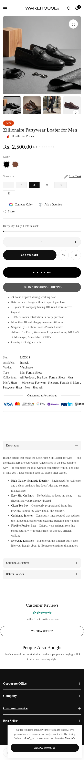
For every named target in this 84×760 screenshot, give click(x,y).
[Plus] (75, 242)
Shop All (37, 387)
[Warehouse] (42, 8)
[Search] (69, 8)
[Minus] (8, 242)
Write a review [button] (42, 631)
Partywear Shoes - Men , (17, 387)
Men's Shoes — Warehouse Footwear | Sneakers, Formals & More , (42, 382)
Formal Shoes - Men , (61, 377)
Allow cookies (44, 747)
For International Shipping (42, 287)
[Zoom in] (73, 24)
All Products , (28, 377)
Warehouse (26, 367)
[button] (76, 112)
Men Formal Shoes (31, 372)
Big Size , (42, 377)
